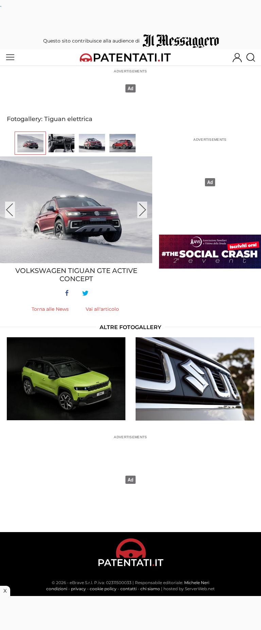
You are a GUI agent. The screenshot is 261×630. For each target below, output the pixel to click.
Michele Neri (196, 582)
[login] (237, 57)
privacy (78, 588)
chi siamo (150, 588)
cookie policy (103, 588)
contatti (128, 588)
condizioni (56, 588)
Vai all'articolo (102, 309)
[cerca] (253, 57)
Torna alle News (50, 309)
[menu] (10, 57)
